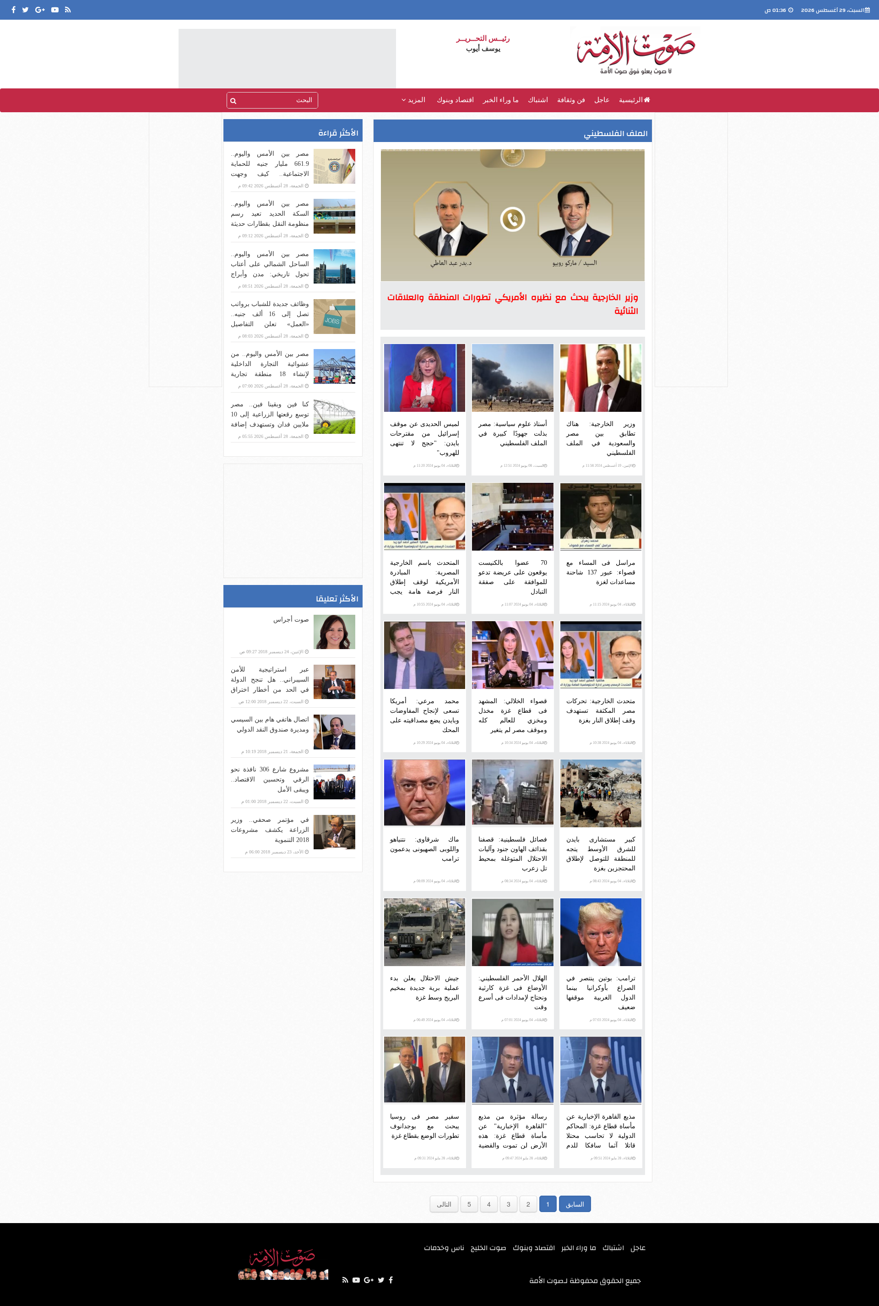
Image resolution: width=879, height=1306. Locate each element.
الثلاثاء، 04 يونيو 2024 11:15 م (611, 604)
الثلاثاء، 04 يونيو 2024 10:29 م (434, 743)
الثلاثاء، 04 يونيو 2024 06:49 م (434, 1020)
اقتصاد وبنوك (455, 100)
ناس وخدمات (444, 1248)
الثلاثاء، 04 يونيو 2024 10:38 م (611, 743)
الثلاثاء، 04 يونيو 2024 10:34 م (522, 743)
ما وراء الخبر (501, 100)
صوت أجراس (291, 619)
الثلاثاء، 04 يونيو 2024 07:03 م (611, 1020)
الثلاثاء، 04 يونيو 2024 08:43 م (611, 881)
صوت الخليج (488, 1248)
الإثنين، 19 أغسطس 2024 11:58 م (607, 466)
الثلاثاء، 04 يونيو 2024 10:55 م (434, 604)
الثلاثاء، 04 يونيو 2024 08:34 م (522, 881)
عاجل (602, 100)
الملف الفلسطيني (616, 133)
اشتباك (538, 100)
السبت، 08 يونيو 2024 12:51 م (522, 466)
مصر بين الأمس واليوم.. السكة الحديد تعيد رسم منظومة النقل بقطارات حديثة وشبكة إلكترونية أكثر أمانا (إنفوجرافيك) (270, 223)
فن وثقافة (571, 100)
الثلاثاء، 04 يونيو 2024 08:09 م (434, 881)
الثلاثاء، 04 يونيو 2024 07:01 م (522, 1020)
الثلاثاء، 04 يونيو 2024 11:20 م (434, 466)
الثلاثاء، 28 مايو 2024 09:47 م (523, 1158)
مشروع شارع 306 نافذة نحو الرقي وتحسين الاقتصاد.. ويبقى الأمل (270, 779)
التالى (444, 1203)
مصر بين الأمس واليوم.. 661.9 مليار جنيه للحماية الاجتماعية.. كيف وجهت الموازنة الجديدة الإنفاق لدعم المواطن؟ (270, 173)
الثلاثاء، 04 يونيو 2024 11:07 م (522, 604)
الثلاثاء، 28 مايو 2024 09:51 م (611, 1158)
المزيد (415, 100)
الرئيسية (631, 100)
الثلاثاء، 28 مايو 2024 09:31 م (435, 1158)
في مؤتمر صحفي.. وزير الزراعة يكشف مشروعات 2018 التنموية (270, 829)
